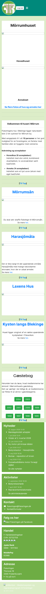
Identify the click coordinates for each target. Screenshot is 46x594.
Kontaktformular (14, 509)
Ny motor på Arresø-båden (20, 444)
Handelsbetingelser (14, 535)
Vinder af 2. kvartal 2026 (19, 438)
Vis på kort (10, 576)
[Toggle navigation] (26, 8)
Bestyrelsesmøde (16, 484)
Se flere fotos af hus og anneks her (23, 107)
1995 (36, 416)
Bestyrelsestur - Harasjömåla (21, 450)
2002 (9, 407)
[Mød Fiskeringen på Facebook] (18, 521)
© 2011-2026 (8, 591)
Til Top (23, 183)
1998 (9, 416)
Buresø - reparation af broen (21, 456)
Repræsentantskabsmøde (19, 490)
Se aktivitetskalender (17, 493)
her (26, 222)
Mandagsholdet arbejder (19, 432)
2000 (27, 407)
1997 (18, 416)
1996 (27, 416)
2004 (18, 399)
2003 (27, 399)
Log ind (20, 8)
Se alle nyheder (15, 469)
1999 (37, 407)
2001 (18, 407)
